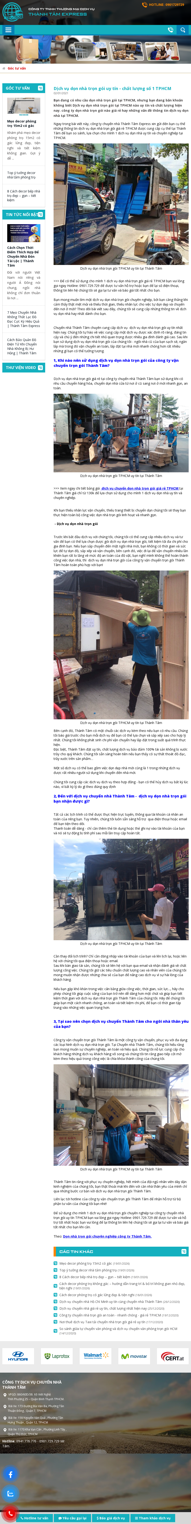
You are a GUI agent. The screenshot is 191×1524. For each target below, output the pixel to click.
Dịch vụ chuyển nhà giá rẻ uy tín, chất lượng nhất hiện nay (111, 1308)
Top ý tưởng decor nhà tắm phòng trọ (21, 174)
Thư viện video (21, 367)
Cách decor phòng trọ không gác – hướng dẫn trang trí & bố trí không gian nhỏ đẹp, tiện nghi (122, 1285)
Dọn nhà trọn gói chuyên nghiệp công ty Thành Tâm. (107, 1236)
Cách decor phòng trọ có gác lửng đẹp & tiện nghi (105, 1295)
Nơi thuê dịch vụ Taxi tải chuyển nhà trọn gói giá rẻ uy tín (111, 1322)
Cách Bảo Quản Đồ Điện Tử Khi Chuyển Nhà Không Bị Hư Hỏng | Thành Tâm (22, 346)
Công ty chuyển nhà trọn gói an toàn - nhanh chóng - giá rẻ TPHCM (118, 1315)
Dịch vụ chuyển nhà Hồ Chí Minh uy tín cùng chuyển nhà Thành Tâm (119, 1301)
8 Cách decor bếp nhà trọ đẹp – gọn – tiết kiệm (23, 195)
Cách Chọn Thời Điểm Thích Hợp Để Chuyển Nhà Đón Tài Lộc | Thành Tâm (23, 256)
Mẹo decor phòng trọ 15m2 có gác (21, 123)
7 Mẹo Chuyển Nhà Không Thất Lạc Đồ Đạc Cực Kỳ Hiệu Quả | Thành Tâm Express (23, 319)
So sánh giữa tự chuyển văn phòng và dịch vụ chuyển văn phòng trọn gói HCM (118, 1330)
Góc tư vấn (17, 68)
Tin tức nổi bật (22, 214)
